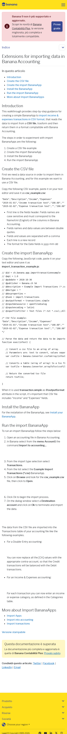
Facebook (48, 663)
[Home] (12, 4)
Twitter (37, 663)
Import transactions (18, 623)
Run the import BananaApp (22, 93)
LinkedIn (7, 667)
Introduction (14, 77)
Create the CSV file (18, 81)
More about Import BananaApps (25, 97)
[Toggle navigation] (62, 4)
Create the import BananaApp (24, 85)
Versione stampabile (13, 632)
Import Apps (14, 615)
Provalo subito (52, 653)
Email (17, 667)
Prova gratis (56, 26)
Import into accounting (20, 619)
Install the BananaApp (19, 89)
